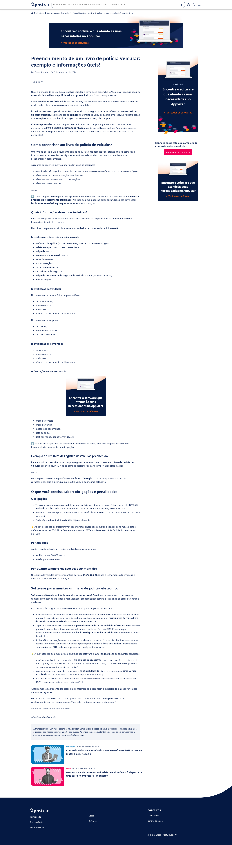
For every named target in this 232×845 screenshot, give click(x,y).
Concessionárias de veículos (58, 13)
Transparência (36, 822)
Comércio (40, 13)
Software (93, 821)
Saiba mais (79, 735)
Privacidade (35, 816)
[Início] (32, 13)
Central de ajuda (155, 820)
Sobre (91, 815)
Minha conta (153, 815)
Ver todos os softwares (178, 152)
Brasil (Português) (165, 834)
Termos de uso (37, 827)
